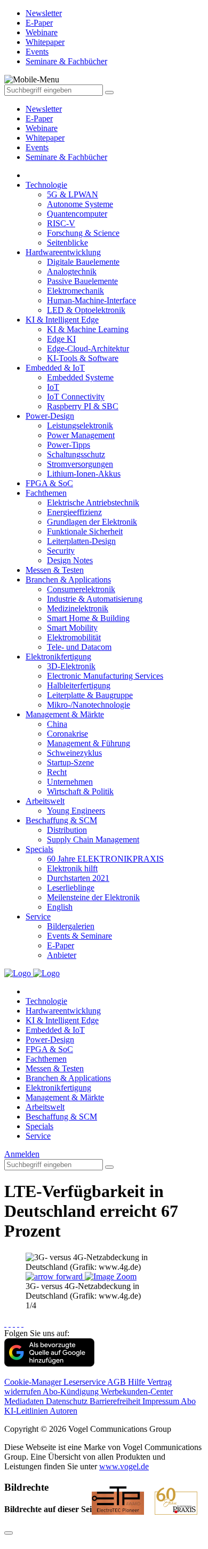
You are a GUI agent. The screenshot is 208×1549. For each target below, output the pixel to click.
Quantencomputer (77, 213)
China (57, 724)
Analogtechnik (72, 271)
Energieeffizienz (74, 512)
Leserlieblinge (70, 887)
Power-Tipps (68, 444)
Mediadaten (25, 1401)
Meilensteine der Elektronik (93, 897)
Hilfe (137, 1381)
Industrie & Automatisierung (94, 598)
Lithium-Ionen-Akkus (84, 473)
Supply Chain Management (93, 839)
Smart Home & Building (88, 618)
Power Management (81, 435)
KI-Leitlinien (27, 1410)
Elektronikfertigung (58, 656)
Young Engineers (76, 810)
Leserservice (85, 1381)
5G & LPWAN (72, 194)
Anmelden (21, 1154)
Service (38, 916)
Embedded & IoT (55, 367)
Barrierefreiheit (116, 1401)
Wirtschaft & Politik (80, 791)
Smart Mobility (72, 627)
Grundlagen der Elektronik (92, 521)
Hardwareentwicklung (63, 252)
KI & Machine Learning (88, 329)
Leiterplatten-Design (81, 541)
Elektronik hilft (72, 868)
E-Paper (39, 118)
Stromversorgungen (80, 464)
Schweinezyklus (74, 752)
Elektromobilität (74, 637)
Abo (188, 1401)
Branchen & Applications (68, 579)
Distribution (67, 829)
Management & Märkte (65, 714)
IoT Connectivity (76, 396)
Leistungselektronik (80, 425)
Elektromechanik (75, 290)
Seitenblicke (67, 242)
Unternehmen (70, 781)
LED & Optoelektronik (86, 310)
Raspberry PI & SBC (82, 406)
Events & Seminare (79, 935)
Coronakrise (67, 733)
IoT (53, 387)
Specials (39, 849)
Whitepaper (45, 137)
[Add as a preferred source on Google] (49, 1363)
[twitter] (10, 1323)
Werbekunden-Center (137, 1391)
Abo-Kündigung (72, 1391)
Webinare (42, 128)
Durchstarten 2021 (78, 878)
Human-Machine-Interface (91, 300)
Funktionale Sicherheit (85, 531)
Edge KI (61, 338)
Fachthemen (46, 492)
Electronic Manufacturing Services (105, 675)
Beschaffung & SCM (61, 820)
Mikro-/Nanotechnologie (88, 704)
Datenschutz (68, 1401)
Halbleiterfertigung (78, 685)
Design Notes (70, 560)
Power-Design (50, 415)
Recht (57, 772)
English (60, 906)
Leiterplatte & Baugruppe (90, 695)
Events (37, 147)
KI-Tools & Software (82, 358)
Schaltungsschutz (76, 454)
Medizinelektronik (77, 608)
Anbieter (61, 955)
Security (61, 550)
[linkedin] (18, 1323)
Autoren (63, 1410)
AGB (117, 1381)
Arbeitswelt (45, 801)
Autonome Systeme (80, 204)
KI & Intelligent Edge (62, 319)
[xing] (14, 1323)
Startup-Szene (70, 762)
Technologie (46, 184)
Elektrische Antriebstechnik (93, 502)
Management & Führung (88, 743)
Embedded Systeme (80, 377)
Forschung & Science (83, 232)
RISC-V (61, 223)
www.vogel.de (124, 1466)
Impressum (161, 1401)
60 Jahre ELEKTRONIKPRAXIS (105, 858)
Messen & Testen (55, 569)
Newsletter (44, 108)
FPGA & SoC (49, 483)
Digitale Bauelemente (83, 261)
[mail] (22, 1323)
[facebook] (5, 1323)
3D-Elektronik (71, 666)
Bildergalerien (70, 926)
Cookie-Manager (33, 1381)
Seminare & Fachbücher (66, 157)
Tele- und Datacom (79, 646)
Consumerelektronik (81, 589)
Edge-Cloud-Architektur (88, 348)
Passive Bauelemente (82, 281)
